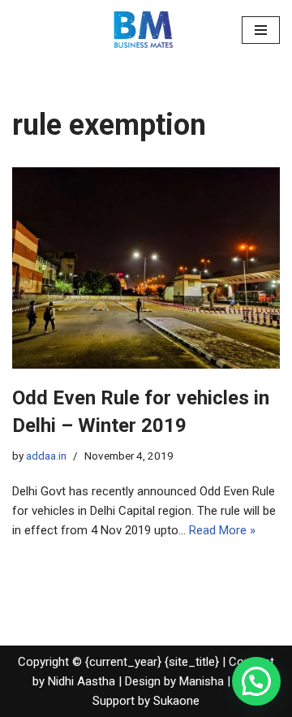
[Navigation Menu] (261, 30)
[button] (256, 681)
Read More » (222, 530)
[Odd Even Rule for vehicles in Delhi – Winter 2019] (146, 268)
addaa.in (46, 455)
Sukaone (176, 700)
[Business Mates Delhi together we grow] (146, 29)
